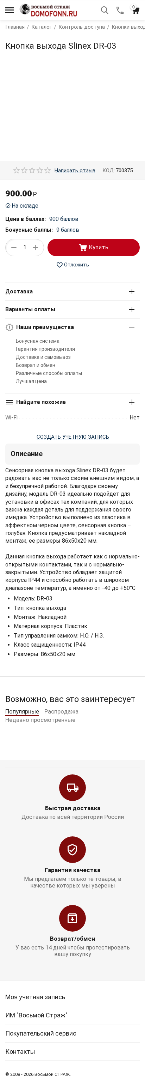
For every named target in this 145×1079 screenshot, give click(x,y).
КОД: (108, 170)
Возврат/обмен (72, 938)
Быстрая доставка (72, 808)
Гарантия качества (72, 869)
